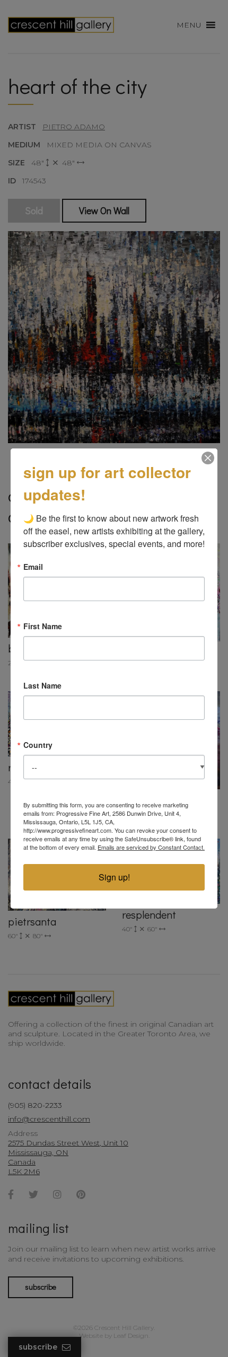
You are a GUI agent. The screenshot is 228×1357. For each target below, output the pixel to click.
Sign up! (114, 877)
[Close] (207, 458)
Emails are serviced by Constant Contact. (151, 847)
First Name (42, 626)
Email (33, 566)
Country (37, 744)
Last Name (42, 685)
